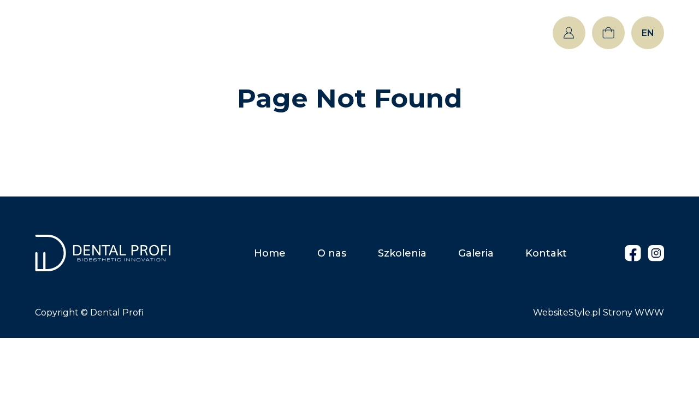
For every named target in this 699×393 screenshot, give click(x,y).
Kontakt (499, 33)
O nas (281, 33)
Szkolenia (353, 33)
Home (218, 33)
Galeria (428, 33)
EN (648, 33)
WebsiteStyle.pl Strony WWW (598, 312)
